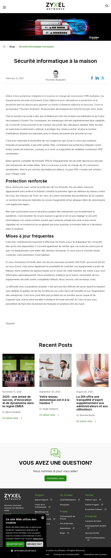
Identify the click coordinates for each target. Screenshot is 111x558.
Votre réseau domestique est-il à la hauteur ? (54, 400)
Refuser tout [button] (34, 544)
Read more (38, 539)
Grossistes (64, 505)
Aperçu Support (41, 500)
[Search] (106, 6)
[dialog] (24, 534)
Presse (63, 511)
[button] (24, 550)
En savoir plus (18, 312)
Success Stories (92, 533)
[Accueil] (4, 46)
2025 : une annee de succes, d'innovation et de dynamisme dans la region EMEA (18, 401)
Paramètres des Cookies (95, 554)
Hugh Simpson (50, 409)
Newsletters (65, 528)
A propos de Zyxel (93, 521)
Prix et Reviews (66, 523)
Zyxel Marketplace (68, 500)
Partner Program (92, 505)
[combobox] (42, 517)
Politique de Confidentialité (66, 554)
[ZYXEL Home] (55, 6)
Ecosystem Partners (93, 509)
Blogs (62, 533)
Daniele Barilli (87, 415)
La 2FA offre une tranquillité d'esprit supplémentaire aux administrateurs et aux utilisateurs (92, 403)
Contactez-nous (55, 478)
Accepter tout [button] (15, 544)
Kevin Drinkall (13, 412)
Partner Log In (91, 500)
